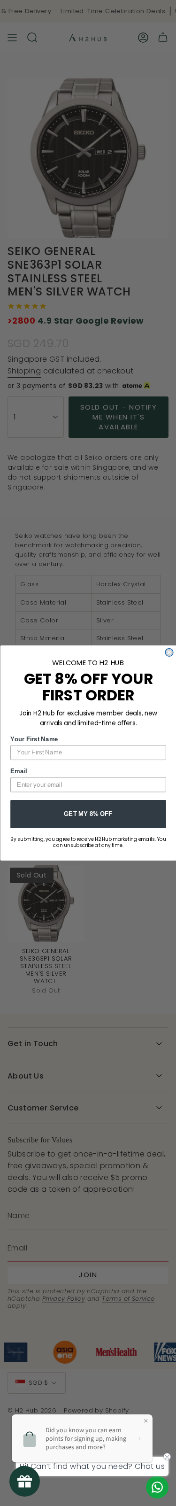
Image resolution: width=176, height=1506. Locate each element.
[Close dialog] (169, 652)
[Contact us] (157, 1487)
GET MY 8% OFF (88, 813)
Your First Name (34, 739)
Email (18, 771)
